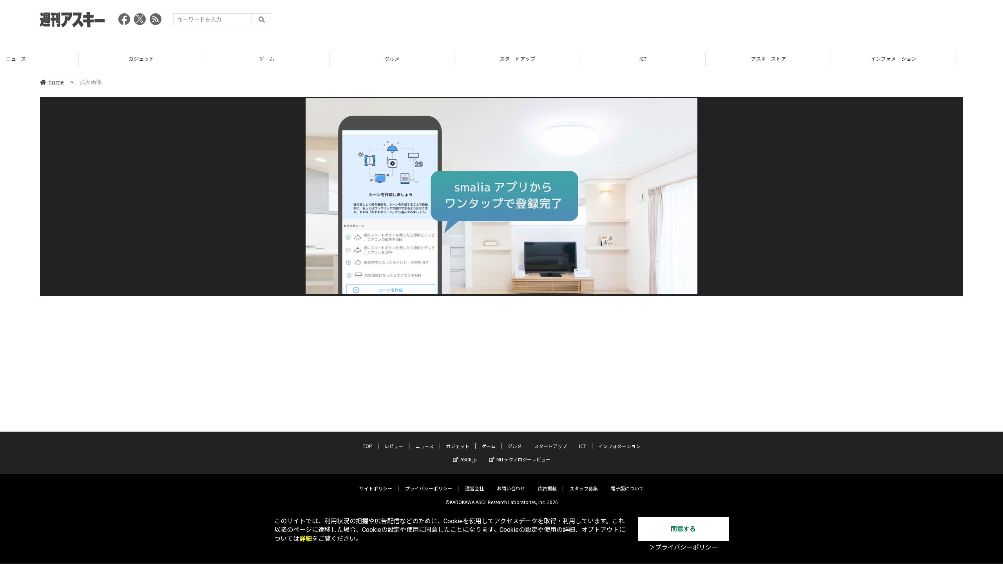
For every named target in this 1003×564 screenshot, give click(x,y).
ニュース (424, 446)
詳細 (305, 538)
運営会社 (474, 488)
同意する (683, 529)
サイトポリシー (375, 488)
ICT (564, 58)
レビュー (393, 446)
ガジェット (62, 58)
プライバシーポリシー (428, 488)
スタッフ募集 (584, 488)
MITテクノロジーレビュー (523, 459)
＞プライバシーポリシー (683, 547)
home (56, 82)
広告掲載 (547, 488)
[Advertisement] (820, 21)
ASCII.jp (468, 459)
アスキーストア (689, 58)
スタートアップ (438, 58)
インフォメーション (815, 58)
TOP (940, 58)
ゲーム (188, 58)
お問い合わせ (511, 488)
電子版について (627, 488)
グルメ (313, 58)
